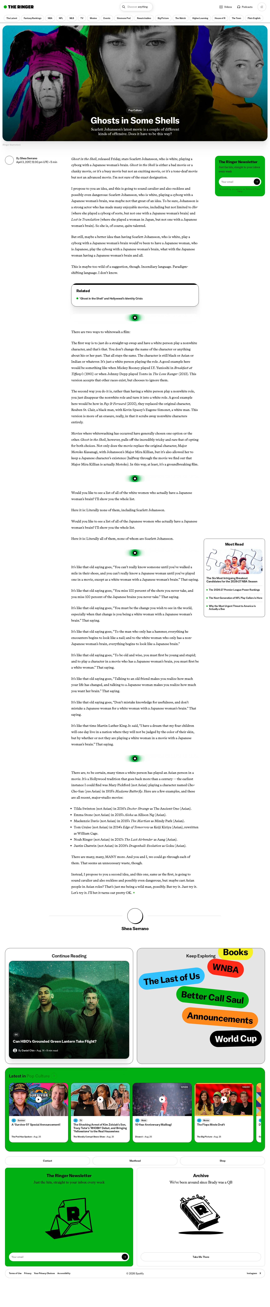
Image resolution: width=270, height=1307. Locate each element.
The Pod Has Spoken (22, 1136)
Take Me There (201, 1256)
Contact (47, 1160)
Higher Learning (200, 18)
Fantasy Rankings (32, 18)
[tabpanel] (135, 298)
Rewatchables (144, 18)
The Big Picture (204, 1136)
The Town (236, 18)
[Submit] (257, 182)
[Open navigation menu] (262, 6)
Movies (93, 18)
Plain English (254, 18)
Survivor (21, 1120)
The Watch (180, 18)
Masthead (135, 1160)
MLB (72, 18)
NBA (50, 18)
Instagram (252, 1273)
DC (16, 1034)
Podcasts (247, 6)
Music (143, 1120)
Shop (222, 1160)
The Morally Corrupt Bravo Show (89, 1136)
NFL (61, 18)
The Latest (11, 18)
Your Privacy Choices (44, 1273)
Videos (228, 6)
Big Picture (163, 18)
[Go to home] (19, 6)
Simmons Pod (123, 18)
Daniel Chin (28, 1050)
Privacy (27, 1273)
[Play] (38, 1099)
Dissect (139, 1136)
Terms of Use (15, 1273)
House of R (220, 18)
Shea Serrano (28, 158)
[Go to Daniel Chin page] (15, 1050)
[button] (136, 6)
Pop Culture (135, 110)
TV (81, 18)
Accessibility (63, 1273)
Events (106, 18)
